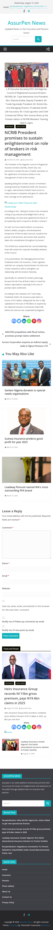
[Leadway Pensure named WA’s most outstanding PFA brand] (26, 458)
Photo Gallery (8, 886)
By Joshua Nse (28, 160)
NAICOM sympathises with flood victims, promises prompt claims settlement (25, 334)
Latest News (21, 126)
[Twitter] (19, 321)
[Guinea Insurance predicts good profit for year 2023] (26, 410)
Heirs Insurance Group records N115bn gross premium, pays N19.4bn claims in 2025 (21, 696)
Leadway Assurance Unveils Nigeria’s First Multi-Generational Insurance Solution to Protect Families (35, 745)
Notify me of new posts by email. (18, 630)
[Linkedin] (24, 321)
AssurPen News (26, 22)
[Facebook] (14, 321)
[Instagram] (39, 321)
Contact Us (7, 897)
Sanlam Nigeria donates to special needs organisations (25, 392)
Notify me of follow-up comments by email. (23, 621)
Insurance (9, 126)
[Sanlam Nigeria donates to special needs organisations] (26, 361)
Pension (5, 880)
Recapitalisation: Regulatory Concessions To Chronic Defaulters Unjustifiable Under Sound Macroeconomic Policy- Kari (26, 849)
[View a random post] (48, 49)
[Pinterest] (34, 321)
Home (4, 869)
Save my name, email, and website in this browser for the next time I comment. (26, 608)
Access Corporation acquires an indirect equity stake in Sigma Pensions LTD (25, 344)
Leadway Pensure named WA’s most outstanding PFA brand (26, 488)
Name (6, 563)
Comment (7, 527)
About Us (6, 891)
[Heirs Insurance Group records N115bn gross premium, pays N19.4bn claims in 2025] (26, 666)
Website (6, 588)
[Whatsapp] (29, 321)
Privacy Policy (8, 902)
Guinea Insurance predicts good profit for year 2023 (24, 440)
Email (5, 575)
